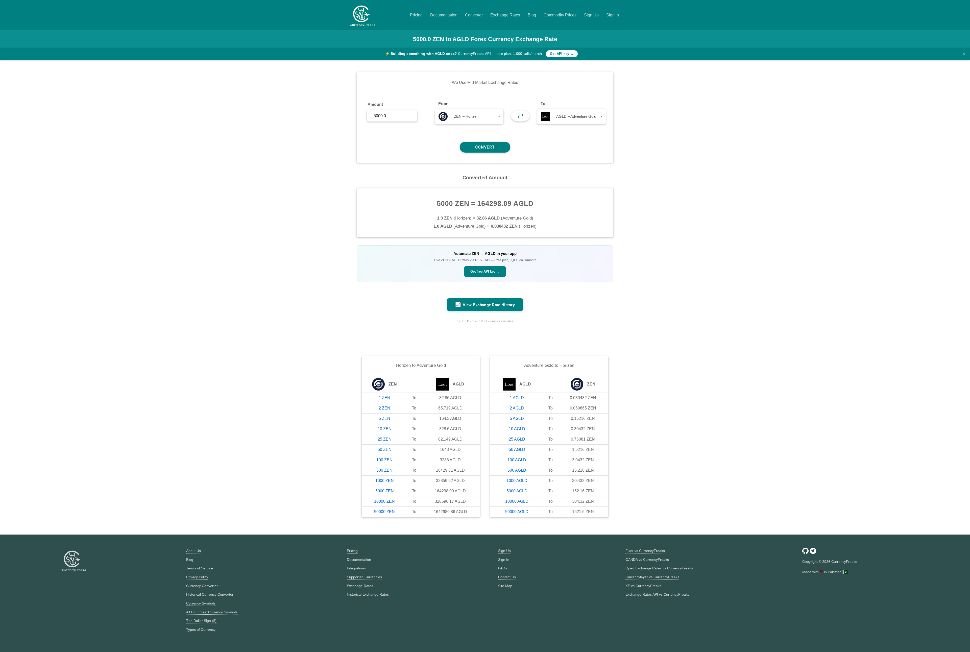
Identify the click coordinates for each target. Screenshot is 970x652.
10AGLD (517, 429)
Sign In (612, 15)
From (443, 104)
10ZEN (385, 429)
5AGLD (517, 418)
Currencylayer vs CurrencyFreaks (652, 577)
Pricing (416, 15)
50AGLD (517, 449)
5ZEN (384, 418)
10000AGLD (516, 501)
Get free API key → (485, 271)
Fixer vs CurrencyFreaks (645, 551)
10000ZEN (384, 501)
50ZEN (385, 449)
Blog (532, 15)
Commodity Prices (560, 15)
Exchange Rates (505, 15)
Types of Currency (200, 629)
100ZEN (384, 460)
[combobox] (469, 116)
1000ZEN (384, 480)
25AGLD (517, 439)
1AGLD (517, 398)
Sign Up (591, 15)
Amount (375, 104)
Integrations (356, 568)
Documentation (443, 15)
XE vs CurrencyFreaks (643, 586)
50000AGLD (516, 512)
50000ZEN (384, 512)
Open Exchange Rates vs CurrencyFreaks (659, 568)
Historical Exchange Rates (368, 594)
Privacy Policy (197, 577)
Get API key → (562, 54)
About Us (193, 551)
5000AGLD (516, 491)
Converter (474, 15)
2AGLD (517, 408)
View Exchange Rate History (485, 304)
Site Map (505, 586)
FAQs (502, 568)
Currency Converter (202, 586)
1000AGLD (516, 480)
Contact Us (507, 577)
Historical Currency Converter (209, 594)
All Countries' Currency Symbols (211, 612)
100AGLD (516, 460)
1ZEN (384, 398)
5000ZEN (384, 491)
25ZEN (385, 439)
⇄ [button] (520, 116)
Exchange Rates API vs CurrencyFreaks (657, 594)
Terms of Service (199, 568)
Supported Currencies (364, 577)
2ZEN (384, 408)
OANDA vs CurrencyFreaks (647, 560)
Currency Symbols (200, 603)
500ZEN (384, 470)
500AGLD (516, 470)
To (543, 104)
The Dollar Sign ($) (201, 621)
